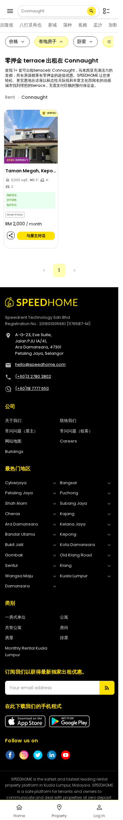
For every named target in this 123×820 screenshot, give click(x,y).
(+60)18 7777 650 (32, 388)
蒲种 (67, 25)
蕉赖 (82, 25)
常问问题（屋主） (21, 431)
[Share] (11, 235)
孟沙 (97, 25)
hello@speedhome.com (40, 364)
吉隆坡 (6, 25)
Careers (68, 441)
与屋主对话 (35, 235)
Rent (10, 97)
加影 (112, 25)
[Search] (91, 11)
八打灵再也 (31, 25)
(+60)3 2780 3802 (33, 376)
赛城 (52, 25)
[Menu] (10, 11)
